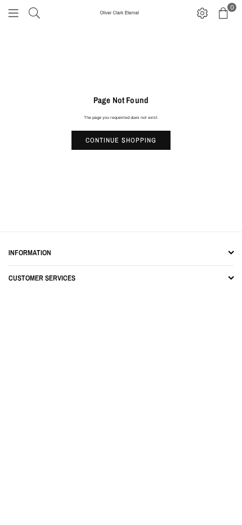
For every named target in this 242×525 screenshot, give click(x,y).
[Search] (34, 12)
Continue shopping (121, 140)
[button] (223, 13)
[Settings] (202, 13)
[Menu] (13, 12)
